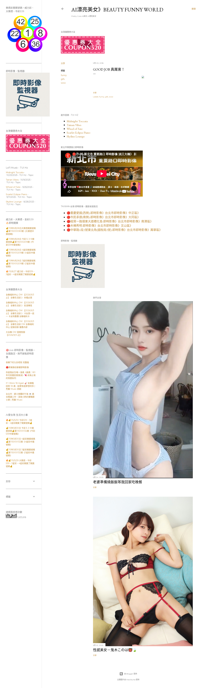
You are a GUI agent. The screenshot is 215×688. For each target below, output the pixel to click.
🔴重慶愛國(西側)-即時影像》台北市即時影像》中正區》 (103, 213)
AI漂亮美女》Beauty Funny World (117, 9)
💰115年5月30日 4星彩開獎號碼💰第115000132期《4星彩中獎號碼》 (20, 441)
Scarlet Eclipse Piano (78, 132)
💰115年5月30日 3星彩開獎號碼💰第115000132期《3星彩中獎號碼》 (20, 452)
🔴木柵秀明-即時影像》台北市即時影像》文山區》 (100, 226)
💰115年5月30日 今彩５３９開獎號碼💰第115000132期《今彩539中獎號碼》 (20, 431)
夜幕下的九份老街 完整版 (17, 362)
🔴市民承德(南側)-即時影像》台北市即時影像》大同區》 (103, 217)
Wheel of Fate (74, 129)
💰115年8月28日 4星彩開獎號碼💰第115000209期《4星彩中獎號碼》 (21, 252)
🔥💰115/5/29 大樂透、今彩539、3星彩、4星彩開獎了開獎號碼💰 (20, 463)
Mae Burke (130, 679)
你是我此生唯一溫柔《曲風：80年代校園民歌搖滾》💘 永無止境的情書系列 (21, 375)
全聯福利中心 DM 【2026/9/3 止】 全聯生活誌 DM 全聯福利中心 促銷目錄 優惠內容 (20, 324)
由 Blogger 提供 (130, 674)
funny (64, 75)
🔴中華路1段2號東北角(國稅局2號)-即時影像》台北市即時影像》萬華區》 (114, 230)
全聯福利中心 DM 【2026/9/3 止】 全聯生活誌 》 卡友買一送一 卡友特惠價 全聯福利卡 (20, 313)
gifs (62, 79)
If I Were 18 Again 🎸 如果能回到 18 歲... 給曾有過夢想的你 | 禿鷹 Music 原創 (20, 386)
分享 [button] (63, 63)
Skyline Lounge (76, 136)
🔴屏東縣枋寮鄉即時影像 (17, 367)
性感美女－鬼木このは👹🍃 (115, 650)
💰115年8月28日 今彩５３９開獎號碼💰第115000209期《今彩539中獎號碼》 (20, 242)
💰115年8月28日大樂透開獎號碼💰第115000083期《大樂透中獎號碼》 (21, 231)
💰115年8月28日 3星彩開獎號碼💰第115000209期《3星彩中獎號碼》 (20, 263)
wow (63, 83)
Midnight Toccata (77, 121)
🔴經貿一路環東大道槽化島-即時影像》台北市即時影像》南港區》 (110, 221)
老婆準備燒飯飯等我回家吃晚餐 (117, 482)
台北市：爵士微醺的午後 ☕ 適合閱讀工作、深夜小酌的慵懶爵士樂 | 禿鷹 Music (20, 397)
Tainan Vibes (74, 125)
